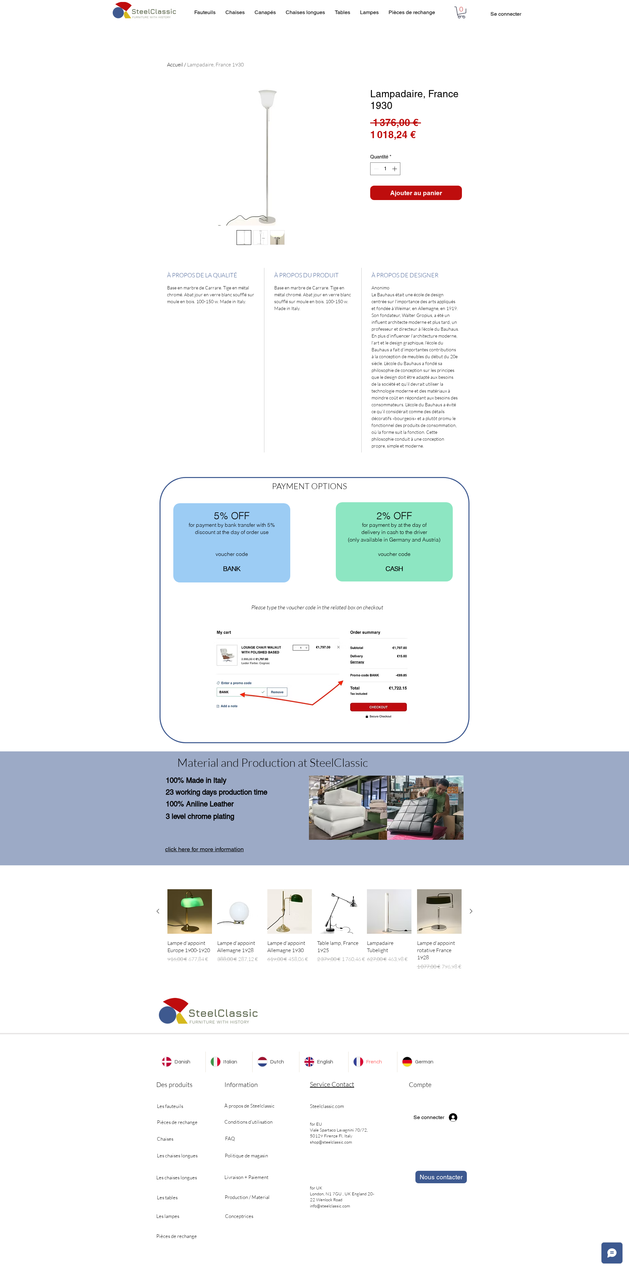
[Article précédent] (158, 911)
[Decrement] (375, 169)
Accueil (175, 64)
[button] (461, 12)
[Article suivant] (471, 911)
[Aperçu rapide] (189, 911)
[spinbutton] (385, 169)
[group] (314, 930)
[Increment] (395, 169)
